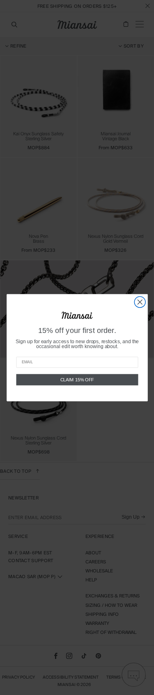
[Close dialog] (139, 302)
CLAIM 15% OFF (77, 379)
